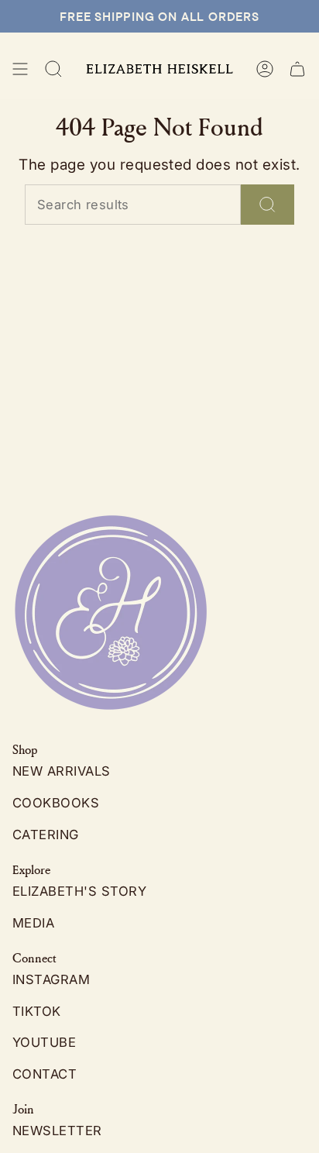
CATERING (45, 834)
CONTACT (44, 1074)
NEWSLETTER (57, 1130)
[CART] (297, 69)
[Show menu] (20, 69)
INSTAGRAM (51, 979)
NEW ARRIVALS (61, 771)
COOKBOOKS (55, 803)
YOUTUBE (44, 1042)
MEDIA (33, 923)
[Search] (267, 204)
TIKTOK (36, 1011)
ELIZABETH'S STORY (79, 891)
